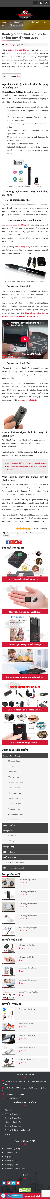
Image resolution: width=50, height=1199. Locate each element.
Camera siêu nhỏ (14, 772)
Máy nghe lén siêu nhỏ (16, 862)
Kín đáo (26, 533)
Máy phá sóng (8, 847)
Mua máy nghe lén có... (27, 1059)
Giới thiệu (8, 1110)
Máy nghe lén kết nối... (27, 945)
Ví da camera (13, 820)
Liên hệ (8, 1134)
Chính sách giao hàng (13, 1126)
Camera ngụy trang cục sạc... (29, 980)
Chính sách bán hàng (13, 1118)
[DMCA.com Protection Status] (25, 1190)
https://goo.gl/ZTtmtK (29, 400)
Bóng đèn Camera (14, 761)
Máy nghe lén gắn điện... (27, 1023)
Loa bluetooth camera (16, 798)
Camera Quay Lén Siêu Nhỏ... (29, 992)
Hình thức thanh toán (13, 1122)
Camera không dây (13, 533)
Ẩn (18, 76)
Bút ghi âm (12, 836)
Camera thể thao (10, 825)
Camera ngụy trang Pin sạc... (29, 892)
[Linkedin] (13, 1183)
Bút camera (12, 766)
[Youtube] (18, 1183)
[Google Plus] (9, 1183)
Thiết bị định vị (9, 852)
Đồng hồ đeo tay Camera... (28, 880)
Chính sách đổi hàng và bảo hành (17, 1130)
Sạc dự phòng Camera (16, 814)
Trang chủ (5, 22)
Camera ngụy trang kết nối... (28, 968)
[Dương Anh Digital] (25, 14)
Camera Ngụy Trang (11, 756)
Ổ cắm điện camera (15, 809)
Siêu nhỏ (33, 533)
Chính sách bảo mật (12, 1114)
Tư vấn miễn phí (17, 22)
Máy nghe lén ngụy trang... (28, 1047)
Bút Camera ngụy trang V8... (29, 928)
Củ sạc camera (13, 777)
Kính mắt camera (14, 793)
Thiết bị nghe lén (9, 857)
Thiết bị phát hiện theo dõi (13, 868)
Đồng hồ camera (14, 788)
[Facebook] (4, 1183)
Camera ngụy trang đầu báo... (29, 904)
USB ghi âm (12, 841)
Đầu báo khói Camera (16, 782)
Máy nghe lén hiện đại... (27, 957)
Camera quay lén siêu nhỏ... (28, 1009)
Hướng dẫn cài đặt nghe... (28, 1035)
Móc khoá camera (14, 804)
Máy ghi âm (8, 831)
